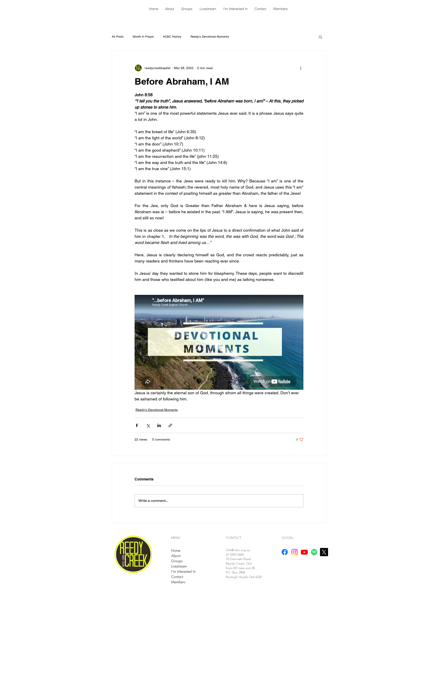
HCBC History (172, 36)
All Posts (118, 36)
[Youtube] (304, 552)
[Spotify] (314, 552)
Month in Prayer (143, 36)
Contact (177, 576)
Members (178, 582)
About (175, 555)
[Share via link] (170, 425)
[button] (320, 37)
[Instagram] (294, 552)
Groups (176, 561)
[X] (324, 552)
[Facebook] (285, 552)
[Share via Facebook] (137, 425)
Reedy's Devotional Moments (209, 36)
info (238, 550)
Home (175, 550)
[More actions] (300, 68)
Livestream (179, 566)
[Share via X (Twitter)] (148, 425)
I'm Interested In (183, 571)
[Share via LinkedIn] (159, 425)
